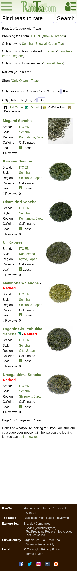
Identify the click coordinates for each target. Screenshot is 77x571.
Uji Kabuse (13, 242)
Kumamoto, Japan (31, 218)
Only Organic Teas (25, 80)
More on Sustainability (40, 544)
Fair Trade (16, 107)
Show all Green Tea (49, 43)
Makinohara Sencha (21, 283)
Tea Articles (65, 531)
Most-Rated (46, 517)
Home (28, 508)
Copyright (33, 549)
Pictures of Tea (35, 535)
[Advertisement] (38, 470)
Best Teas (30, 517)
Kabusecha (27, 254)
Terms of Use (34, 553)
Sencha (27, 43)
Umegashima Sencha (22, 375)
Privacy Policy (50, 549)
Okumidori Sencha (20, 202)
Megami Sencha (17, 121)
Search (66, 18)
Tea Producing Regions (41, 531)
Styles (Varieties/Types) (41, 528)
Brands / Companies (37, 523)
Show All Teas (53, 63)
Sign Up (31, 512)
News (47, 508)
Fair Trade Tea (50, 540)
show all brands (54, 36)
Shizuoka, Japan (30, 178)
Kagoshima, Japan (32, 137)
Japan (50, 51)
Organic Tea (31, 540)
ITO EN (35, 36)
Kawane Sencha (17, 161)
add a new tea (28, 436)
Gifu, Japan (27, 350)
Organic (35, 107)
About (37, 508)
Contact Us (60, 508)
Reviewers (63, 517)
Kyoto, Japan (28, 259)
